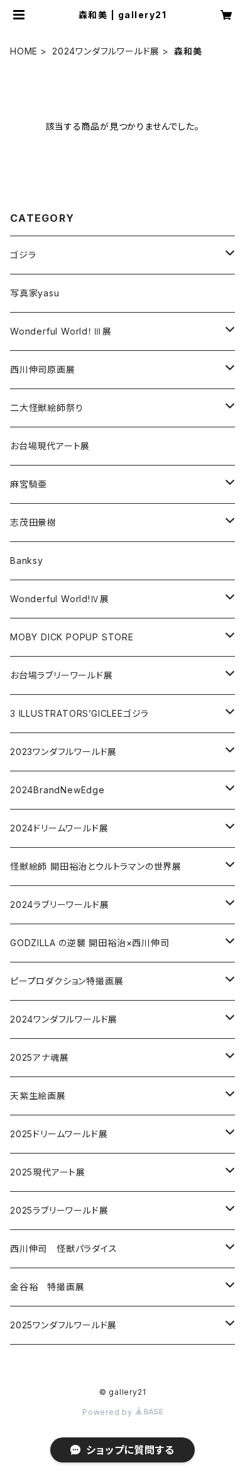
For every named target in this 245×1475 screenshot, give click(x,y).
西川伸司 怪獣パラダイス (63, 1248)
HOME (24, 51)
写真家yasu (35, 293)
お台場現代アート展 (50, 445)
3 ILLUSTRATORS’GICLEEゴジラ (79, 713)
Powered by (108, 1412)
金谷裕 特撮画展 (47, 1286)
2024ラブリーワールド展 (59, 904)
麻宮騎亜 (28, 484)
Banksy (26, 560)
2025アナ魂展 (39, 1057)
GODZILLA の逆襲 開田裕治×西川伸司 (90, 942)
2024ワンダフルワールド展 (106, 51)
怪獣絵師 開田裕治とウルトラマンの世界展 (96, 866)
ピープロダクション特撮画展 (66, 981)
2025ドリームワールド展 (58, 1133)
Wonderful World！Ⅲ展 (60, 331)
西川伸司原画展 (42, 369)
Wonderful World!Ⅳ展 (59, 598)
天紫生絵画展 (38, 1095)
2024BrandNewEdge (57, 789)
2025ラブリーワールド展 (59, 1210)
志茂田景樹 (33, 522)
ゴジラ (23, 254)
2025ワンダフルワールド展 (63, 1325)
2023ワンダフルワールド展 (63, 751)
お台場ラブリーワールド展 (61, 675)
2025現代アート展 (47, 1172)
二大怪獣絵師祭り (46, 407)
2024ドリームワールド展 (59, 828)
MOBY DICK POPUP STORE (72, 637)
